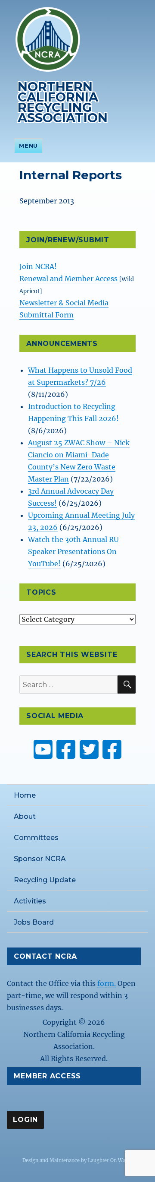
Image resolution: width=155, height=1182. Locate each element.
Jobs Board (34, 922)
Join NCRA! (38, 266)
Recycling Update (45, 880)
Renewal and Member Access (69, 278)
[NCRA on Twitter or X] (89, 749)
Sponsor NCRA (40, 859)
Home (25, 795)
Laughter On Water (110, 1160)
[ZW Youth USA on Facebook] (112, 749)
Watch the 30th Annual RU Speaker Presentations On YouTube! (73, 551)
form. (106, 983)
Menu (28, 145)
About (25, 816)
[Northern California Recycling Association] (48, 38)
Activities (30, 901)
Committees (36, 837)
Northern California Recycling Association (63, 102)
